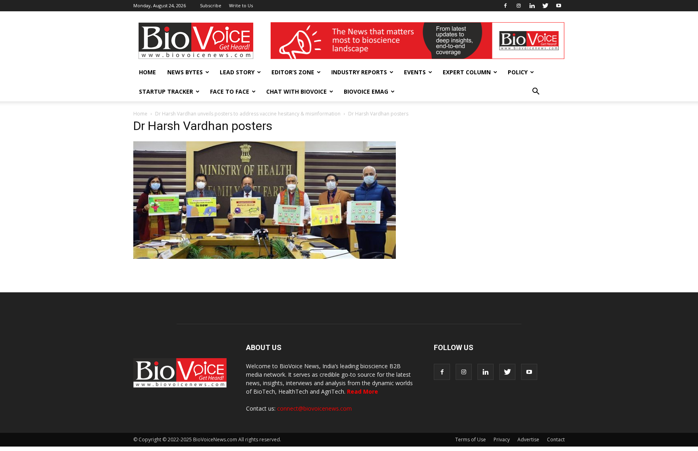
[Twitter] (545, 5)
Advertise (528, 439)
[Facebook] (505, 5)
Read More (362, 391)
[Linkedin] (532, 5)
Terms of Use (470, 439)
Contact (556, 439)
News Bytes (185, 72)
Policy (518, 72)
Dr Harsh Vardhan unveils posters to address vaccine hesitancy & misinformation (248, 113)
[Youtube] (559, 5)
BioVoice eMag (366, 91)
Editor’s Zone (292, 72)
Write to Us (241, 5)
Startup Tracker (166, 91)
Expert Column (467, 72)
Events (415, 72)
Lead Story (237, 72)
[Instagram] (519, 5)
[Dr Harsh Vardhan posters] (264, 257)
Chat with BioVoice (296, 91)
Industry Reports (359, 72)
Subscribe (210, 5)
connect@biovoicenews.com (314, 408)
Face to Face (229, 91)
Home (147, 72)
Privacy (502, 439)
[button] (535, 91)
